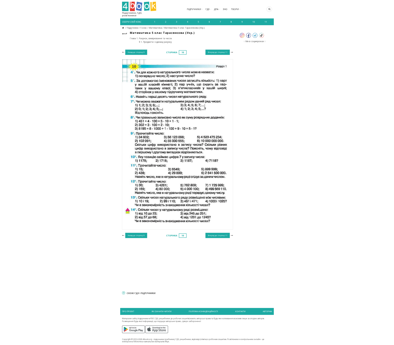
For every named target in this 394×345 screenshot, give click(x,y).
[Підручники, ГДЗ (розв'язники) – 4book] (123, 27)
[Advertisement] (177, 264)
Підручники (194, 9)
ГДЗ (207, 9)
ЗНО (225, 9)
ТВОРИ (235, 9)
